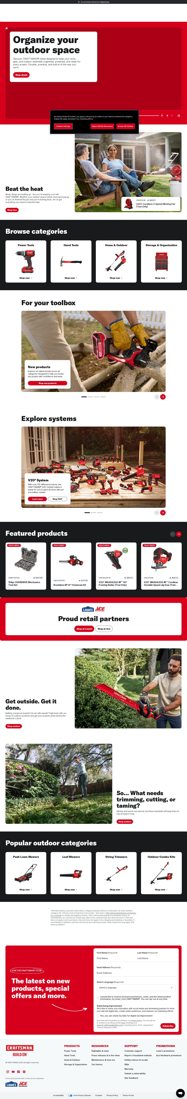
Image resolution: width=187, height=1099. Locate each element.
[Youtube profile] (13, 1072)
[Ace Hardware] (22, 1084)
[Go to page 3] (96, 396)
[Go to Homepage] (19, 1050)
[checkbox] (98, 998)
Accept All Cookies (125, 126)
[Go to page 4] (103, 396)
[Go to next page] (172, 115)
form (123, 1023)
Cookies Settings (63, 126)
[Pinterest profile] (24, 1072)
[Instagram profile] (7, 1072)
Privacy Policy (136, 1020)
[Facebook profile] (18, 1072)
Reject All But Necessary (102, 126)
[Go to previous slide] (157, 397)
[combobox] (136, 987)
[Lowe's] (11, 1084)
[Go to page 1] (84, 396)
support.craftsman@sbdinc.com (110, 1025)
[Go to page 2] (90, 396)
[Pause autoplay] (179, 115)
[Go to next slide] (163, 397)
